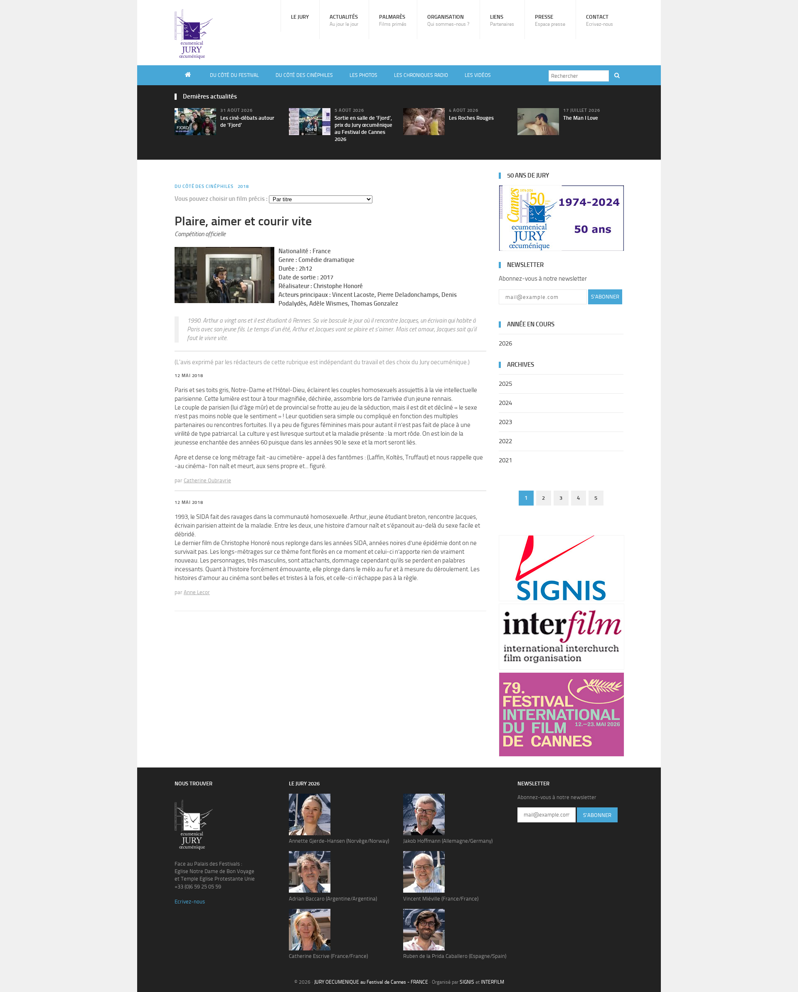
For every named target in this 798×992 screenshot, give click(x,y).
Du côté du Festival (234, 75)
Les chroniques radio (421, 75)
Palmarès (392, 20)
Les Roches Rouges (471, 118)
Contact (599, 20)
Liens (502, 20)
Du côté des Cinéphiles (304, 75)
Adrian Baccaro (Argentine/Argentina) (333, 899)
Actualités (344, 20)
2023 (505, 422)
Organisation (448, 20)
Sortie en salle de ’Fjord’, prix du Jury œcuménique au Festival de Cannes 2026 (363, 128)
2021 (505, 460)
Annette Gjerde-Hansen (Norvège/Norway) (339, 841)
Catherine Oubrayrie (207, 480)
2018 (243, 186)
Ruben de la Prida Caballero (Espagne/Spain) (454, 956)
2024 (505, 403)
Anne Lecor (197, 592)
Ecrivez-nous (190, 901)
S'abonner (605, 297)
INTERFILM (492, 982)
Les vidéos (478, 75)
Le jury (300, 17)
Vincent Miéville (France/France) (440, 899)
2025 (505, 383)
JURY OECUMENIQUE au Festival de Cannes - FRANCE (371, 982)
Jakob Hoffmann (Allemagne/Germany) (448, 841)
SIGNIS (467, 982)
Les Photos (363, 75)
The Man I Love (580, 118)
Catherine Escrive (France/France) (328, 956)
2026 (505, 343)
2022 (505, 441)
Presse (550, 20)
